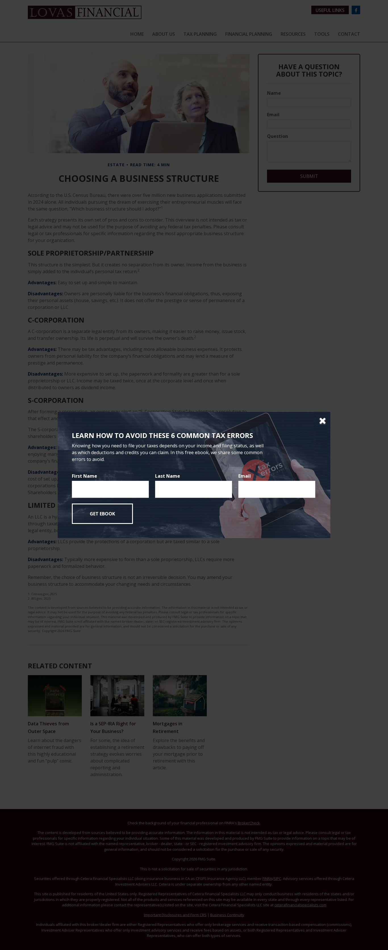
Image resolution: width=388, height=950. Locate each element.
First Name (84, 476)
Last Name (167, 476)
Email (244, 476)
